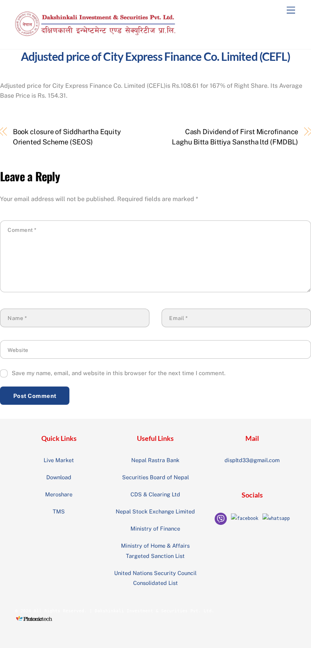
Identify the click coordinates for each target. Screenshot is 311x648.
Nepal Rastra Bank (155, 460)
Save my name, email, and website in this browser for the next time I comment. (118, 373)
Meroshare (58, 494)
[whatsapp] (276, 518)
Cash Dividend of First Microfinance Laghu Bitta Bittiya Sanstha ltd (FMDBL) (235, 137)
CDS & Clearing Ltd (155, 494)
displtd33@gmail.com (252, 460)
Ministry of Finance (155, 528)
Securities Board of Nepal (155, 477)
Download (58, 477)
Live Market (59, 460)
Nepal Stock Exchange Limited (155, 511)
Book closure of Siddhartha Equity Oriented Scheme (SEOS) (67, 137)
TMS (59, 511)
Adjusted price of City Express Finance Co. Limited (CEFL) (156, 56)
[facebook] (244, 518)
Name (17, 318)
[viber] (221, 518)
